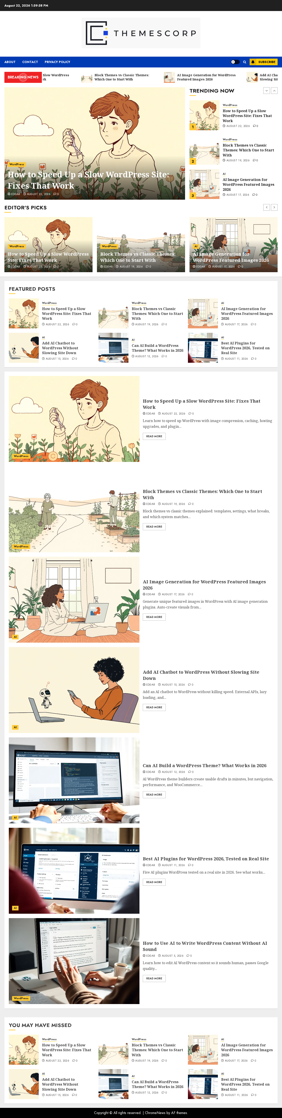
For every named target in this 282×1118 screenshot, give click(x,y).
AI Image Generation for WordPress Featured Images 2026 (248, 150)
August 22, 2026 (38, 194)
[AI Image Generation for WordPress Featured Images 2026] (204, 150)
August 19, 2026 (238, 126)
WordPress (16, 164)
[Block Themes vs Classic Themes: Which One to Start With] (204, 115)
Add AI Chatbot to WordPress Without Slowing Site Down (249, 184)
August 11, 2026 (236, 359)
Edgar (15, 194)
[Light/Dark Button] (235, 62)
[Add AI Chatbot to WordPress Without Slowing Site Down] (204, 184)
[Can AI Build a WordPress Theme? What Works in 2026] (113, 348)
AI (224, 139)
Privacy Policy (57, 62)
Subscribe (266, 62)
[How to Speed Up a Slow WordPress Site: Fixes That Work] (94, 143)
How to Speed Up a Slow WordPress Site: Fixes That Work (88, 180)
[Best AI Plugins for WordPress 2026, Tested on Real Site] (203, 348)
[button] (244, 62)
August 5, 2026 (173, 956)
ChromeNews (155, 1112)
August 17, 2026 (237, 160)
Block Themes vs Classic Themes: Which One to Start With (248, 115)
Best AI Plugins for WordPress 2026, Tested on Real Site (245, 348)
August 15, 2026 (237, 192)
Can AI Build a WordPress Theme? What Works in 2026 (157, 348)
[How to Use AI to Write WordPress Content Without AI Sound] (74, 961)
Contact (30, 62)
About (10, 62)
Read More (154, 436)
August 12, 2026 (146, 356)
